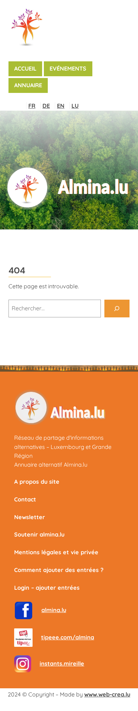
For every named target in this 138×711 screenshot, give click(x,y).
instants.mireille (62, 663)
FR (31, 105)
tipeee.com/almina (67, 637)
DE (46, 105)
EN (60, 105)
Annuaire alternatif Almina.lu (50, 464)
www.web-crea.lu (107, 694)
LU (75, 105)
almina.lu (53, 609)
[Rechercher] (117, 308)
